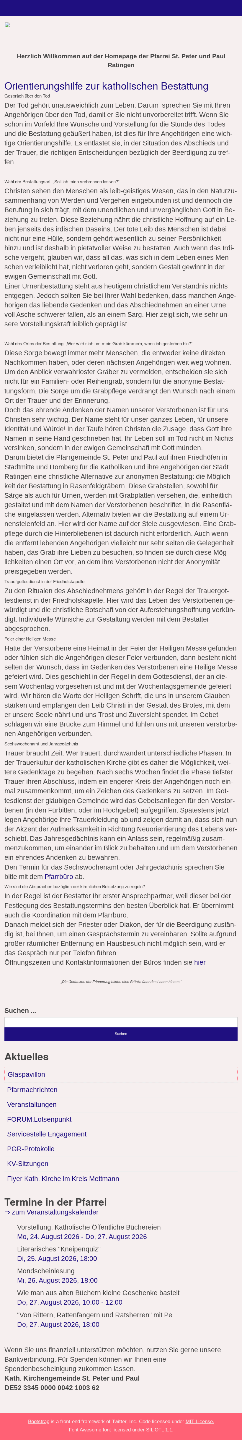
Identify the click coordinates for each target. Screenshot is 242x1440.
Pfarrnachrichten (32, 1090)
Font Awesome (85, 1429)
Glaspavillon (26, 1074)
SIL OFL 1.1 (159, 1429)
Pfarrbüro (60, 876)
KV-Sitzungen (27, 1163)
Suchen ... (20, 1010)
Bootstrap (38, 1421)
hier (200, 962)
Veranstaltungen (32, 1104)
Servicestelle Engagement (46, 1134)
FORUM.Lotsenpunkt (39, 1119)
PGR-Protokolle (31, 1149)
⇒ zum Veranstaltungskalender (51, 1212)
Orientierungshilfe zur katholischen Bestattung (106, 85)
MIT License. (200, 1421)
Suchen (121, 1034)
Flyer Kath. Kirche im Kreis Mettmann (63, 1179)
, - (69, 1302)
